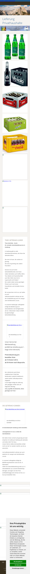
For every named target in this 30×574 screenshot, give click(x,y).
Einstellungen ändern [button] (18, 568)
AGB (3, 562)
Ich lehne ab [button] (18, 565)
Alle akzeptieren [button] (18, 561)
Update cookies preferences (7, 1)
